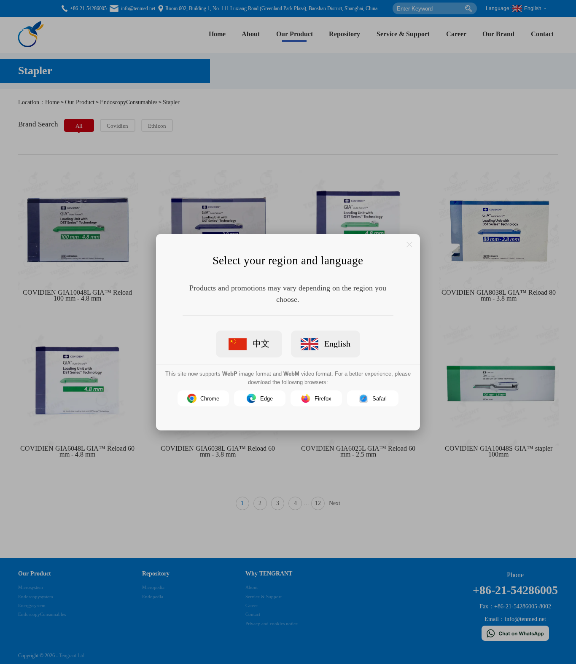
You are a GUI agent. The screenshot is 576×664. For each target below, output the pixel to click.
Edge (266, 398)
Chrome (209, 398)
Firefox (323, 398)
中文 (261, 343)
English (337, 343)
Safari (379, 398)
